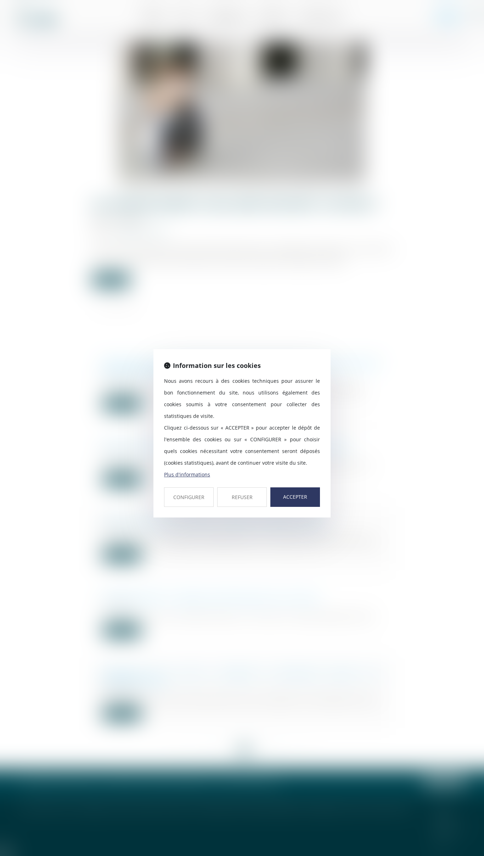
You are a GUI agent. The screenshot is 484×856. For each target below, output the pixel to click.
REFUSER (242, 497)
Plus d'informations (187, 474)
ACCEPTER (295, 496)
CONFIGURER (188, 497)
